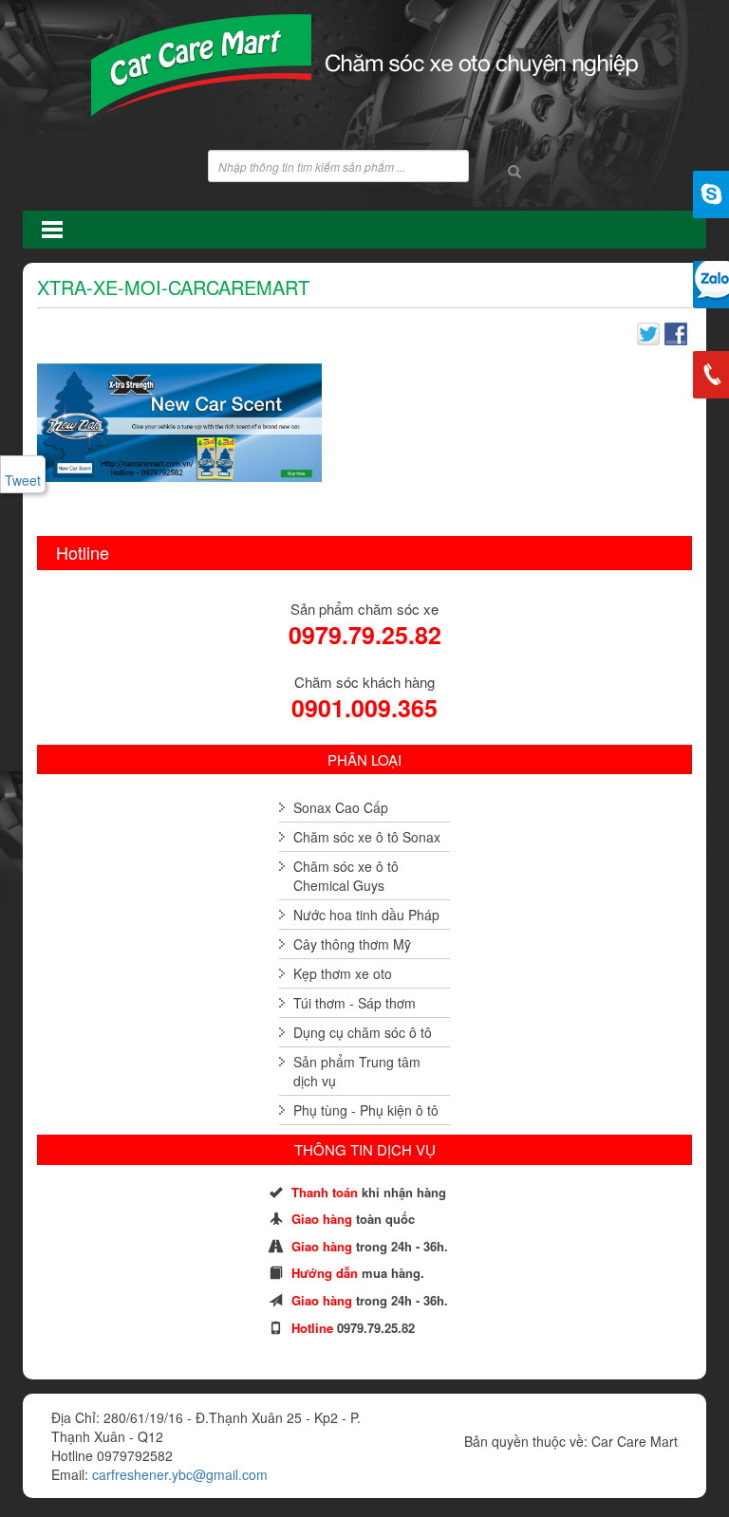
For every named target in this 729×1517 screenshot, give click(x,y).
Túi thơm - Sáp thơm (354, 1002)
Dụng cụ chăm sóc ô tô (362, 1032)
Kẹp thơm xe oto (342, 973)
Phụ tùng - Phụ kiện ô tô (366, 1110)
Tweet (23, 480)
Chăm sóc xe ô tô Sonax (366, 836)
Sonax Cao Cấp (340, 807)
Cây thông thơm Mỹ (352, 943)
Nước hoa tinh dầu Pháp (366, 914)
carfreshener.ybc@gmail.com (180, 1474)
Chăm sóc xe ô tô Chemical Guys (346, 876)
